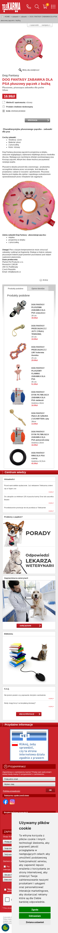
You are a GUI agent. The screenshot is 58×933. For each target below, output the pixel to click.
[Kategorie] (53, 7)
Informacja (32, 120)
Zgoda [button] (34, 909)
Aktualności (9, 479)
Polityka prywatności (11, 791)
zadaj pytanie (25, 626)
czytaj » (51, 492)
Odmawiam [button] (35, 916)
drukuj (45, 280)
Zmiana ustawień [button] (35, 922)
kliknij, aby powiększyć (30, 70)
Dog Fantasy (10, 75)
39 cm (38, 310)
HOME (7, 17)
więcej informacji (26, 714)
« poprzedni (34, 25)
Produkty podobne (15, 289)
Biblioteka (8, 634)
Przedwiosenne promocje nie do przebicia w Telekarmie (25, 508)
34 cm (38, 331)
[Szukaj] (37, 7)
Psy (8, 866)
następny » (46, 25)
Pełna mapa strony (10, 919)
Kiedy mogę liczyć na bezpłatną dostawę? (20, 703)
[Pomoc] (29, 7)
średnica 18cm (40, 397)
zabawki (24, 17)
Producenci (7, 923)
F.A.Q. (6, 689)
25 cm (38, 352)
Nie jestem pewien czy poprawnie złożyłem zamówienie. (25, 695)
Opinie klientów (38, 289)
